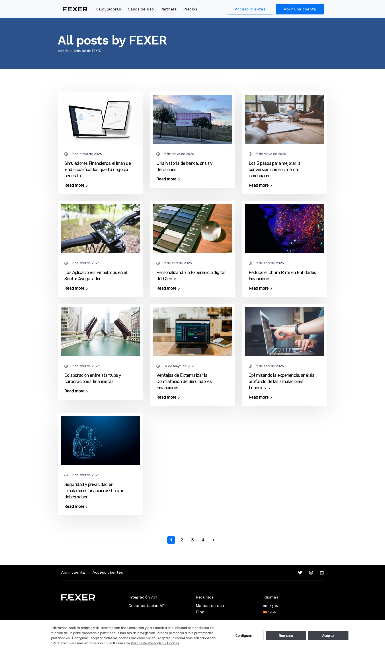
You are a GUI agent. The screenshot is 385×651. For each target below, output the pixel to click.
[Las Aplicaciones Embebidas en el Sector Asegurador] (100, 226)
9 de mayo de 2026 (87, 154)
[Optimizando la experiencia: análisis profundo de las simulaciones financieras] (284, 329)
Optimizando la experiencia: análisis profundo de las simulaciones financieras (281, 381)
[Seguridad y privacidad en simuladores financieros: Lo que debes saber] (100, 438)
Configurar (244, 636)
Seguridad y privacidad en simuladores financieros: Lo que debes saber (94, 491)
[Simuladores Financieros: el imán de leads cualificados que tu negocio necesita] (100, 117)
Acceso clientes (250, 9)
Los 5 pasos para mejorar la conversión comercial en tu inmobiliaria (275, 169)
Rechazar (286, 636)
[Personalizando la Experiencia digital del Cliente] (192, 226)
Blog (200, 611)
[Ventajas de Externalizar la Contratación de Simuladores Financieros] (192, 329)
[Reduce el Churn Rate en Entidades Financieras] (284, 226)
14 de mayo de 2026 (179, 366)
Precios (190, 9)
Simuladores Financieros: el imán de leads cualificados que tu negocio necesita (97, 169)
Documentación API (147, 605)
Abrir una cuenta (300, 9)
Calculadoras (108, 9)
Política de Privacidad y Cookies (155, 643)
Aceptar (328, 636)
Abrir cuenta (73, 572)
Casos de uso (141, 9)
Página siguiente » (214, 540)
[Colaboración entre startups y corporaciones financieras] (100, 329)
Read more (74, 185)
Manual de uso (210, 605)
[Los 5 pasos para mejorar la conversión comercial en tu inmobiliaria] (284, 117)
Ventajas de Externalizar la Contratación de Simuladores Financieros (184, 381)
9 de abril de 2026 (86, 263)
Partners (168, 9)
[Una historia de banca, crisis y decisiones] (192, 117)
